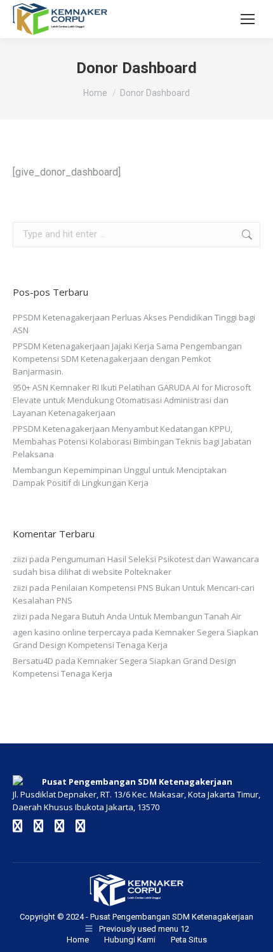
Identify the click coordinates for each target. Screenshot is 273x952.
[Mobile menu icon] (247, 19)
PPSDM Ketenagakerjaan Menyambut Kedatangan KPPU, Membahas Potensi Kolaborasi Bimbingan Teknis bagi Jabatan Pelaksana (132, 441)
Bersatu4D (33, 660)
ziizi (20, 559)
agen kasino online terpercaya (72, 632)
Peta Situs (189, 939)
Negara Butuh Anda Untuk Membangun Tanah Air (146, 616)
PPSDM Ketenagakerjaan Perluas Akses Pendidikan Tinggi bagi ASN (134, 324)
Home (78, 939)
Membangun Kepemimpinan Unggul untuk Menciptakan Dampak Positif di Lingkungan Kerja (120, 476)
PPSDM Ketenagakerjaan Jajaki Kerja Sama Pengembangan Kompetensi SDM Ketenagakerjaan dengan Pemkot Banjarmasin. (127, 358)
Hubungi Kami (130, 939)
